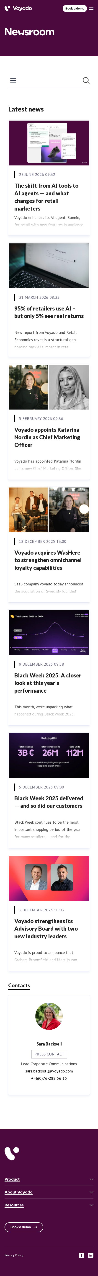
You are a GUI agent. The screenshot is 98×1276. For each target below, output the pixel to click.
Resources (14, 1205)
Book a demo (74, 8)
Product (12, 1179)
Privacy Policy (14, 1255)
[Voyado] (18, 8)
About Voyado (19, 1192)
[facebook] (81, 1255)
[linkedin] (90, 1255)
